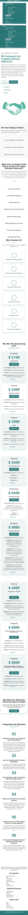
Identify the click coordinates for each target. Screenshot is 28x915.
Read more (12, 379)
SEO (6, 5)
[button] (13, 24)
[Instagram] (14, 914)
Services (4, 2)
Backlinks (10, 10)
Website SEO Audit (11, 7)
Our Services (7, 53)
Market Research (11, 13)
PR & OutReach (8, 15)
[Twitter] (12, 914)
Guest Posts (10, 8)
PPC (6, 19)
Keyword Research (11, 11)
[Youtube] (19, 914)
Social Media (7, 16)
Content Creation (8, 46)
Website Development (9, 3)
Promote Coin (20, 912)
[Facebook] (9, 914)
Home (2, 53)
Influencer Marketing (9, 18)
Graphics (7, 21)
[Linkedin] (16, 914)
